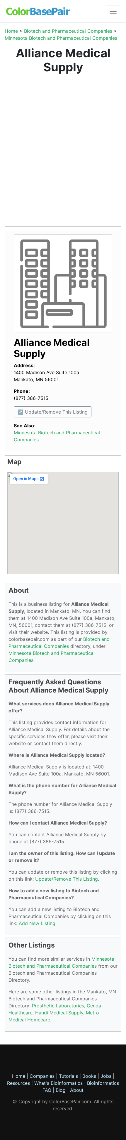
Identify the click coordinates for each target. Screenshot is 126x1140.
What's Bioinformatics (58, 1083)
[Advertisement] (63, 156)
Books (89, 1076)
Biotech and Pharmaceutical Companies (68, 31)
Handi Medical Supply (59, 1013)
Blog (61, 1090)
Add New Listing (37, 923)
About (77, 1090)
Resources (18, 1083)
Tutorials (68, 1076)
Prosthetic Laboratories (58, 1006)
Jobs (106, 1076)
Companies (42, 1076)
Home (11, 31)
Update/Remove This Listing (66, 879)
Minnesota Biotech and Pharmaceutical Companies (61, 38)
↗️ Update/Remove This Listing (53, 412)
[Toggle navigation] (113, 11)
